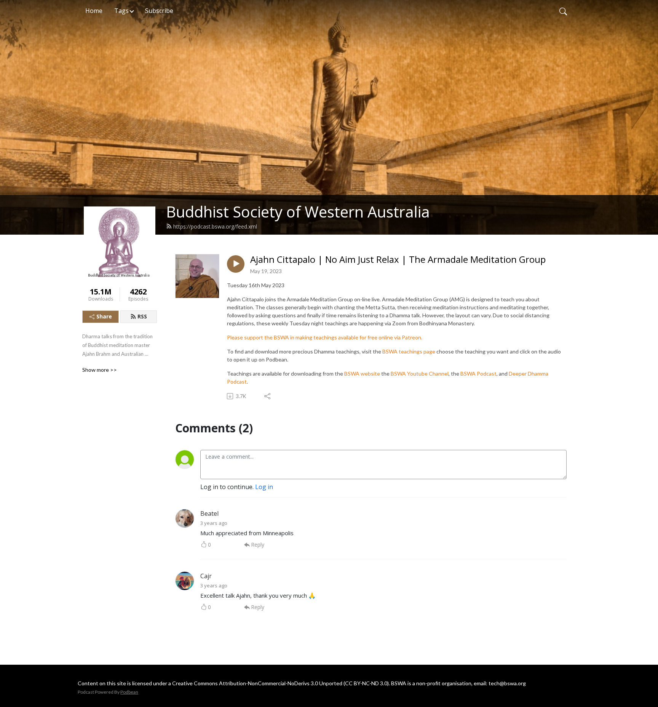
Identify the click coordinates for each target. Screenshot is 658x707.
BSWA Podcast (478, 373)
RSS (142, 316)
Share (104, 316)
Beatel (209, 513)
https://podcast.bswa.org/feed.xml (215, 226)
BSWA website (362, 373)
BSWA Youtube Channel (420, 373)
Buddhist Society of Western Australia (298, 211)
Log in (264, 487)
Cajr (206, 576)
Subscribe (159, 10)
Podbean (129, 692)
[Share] (268, 396)
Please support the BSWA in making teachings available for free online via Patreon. (324, 337)
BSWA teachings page (408, 351)
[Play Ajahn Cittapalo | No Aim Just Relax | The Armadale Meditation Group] (235, 264)
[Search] (563, 10)
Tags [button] (121, 10)
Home (93, 10)
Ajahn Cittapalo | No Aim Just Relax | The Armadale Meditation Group (398, 259)
